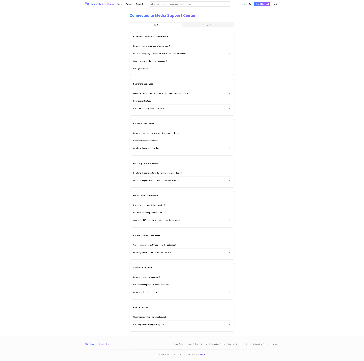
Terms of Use (178, 344)
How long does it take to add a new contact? (152, 252)
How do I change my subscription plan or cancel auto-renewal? (159, 53)
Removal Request (235, 344)
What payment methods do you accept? (150, 61)
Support (139, 4)
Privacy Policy (192, 344)
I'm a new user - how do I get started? (149, 205)
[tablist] (182, 24)
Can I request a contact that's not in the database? (154, 245)
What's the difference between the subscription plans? (156, 220)
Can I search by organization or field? (149, 108)
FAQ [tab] (156, 25)
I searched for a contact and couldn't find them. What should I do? (161, 93)
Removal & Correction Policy (213, 344)
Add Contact (263, 4)
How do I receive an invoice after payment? (151, 46)
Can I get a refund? (141, 68)
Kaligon (202, 354)
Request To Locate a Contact (257, 344)
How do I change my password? (146, 277)
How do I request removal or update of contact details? (156, 133)
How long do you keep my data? (146, 148)
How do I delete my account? (145, 292)
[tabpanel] (182, 180)
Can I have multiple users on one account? (151, 284)
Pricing (129, 4)
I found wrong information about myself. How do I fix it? (156, 180)
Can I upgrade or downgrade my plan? (149, 324)
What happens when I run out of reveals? (150, 317)
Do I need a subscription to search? (148, 212)
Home (119, 4)
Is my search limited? (142, 101)
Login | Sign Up (245, 4)
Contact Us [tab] (208, 25)
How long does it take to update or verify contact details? (157, 173)
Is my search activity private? (145, 140)
